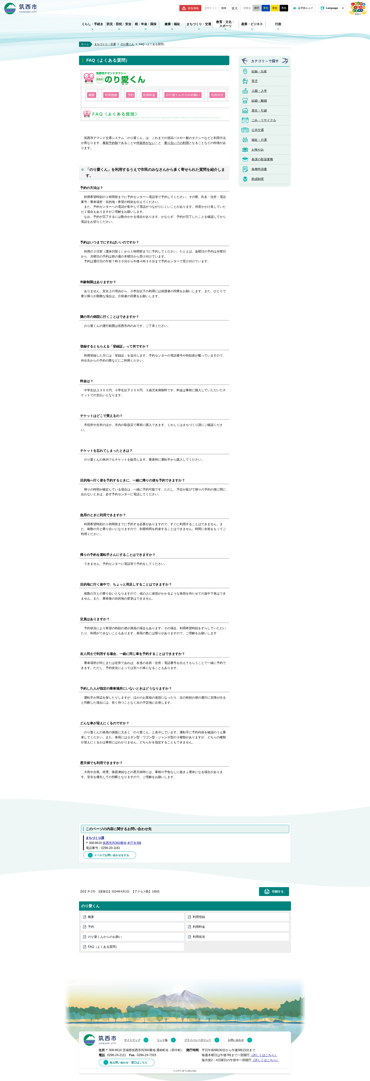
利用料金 (199, 926)
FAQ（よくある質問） (103, 946)
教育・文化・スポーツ (225, 24)
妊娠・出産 (259, 71)
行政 (278, 24)
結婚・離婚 (259, 100)
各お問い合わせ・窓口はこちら (128, 1062)
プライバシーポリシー (197, 1039)
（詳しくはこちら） (264, 1055)
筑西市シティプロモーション (357, 8)
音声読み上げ (305, 8)
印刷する (278, 891)
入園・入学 (259, 91)
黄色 (274, 8)
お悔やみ (257, 149)
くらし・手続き (92, 24)
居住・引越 (259, 110)
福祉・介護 (259, 139)
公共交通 (257, 130)
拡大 (235, 8)
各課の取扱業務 (262, 159)
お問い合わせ (236, 1039)
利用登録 (199, 917)
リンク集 (162, 1039)
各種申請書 (259, 169)
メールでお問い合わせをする (111, 855)
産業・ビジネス (252, 24)
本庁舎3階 (134, 843)
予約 (91, 926)
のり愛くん (127, 44)
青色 (265, 8)
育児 (254, 81)
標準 (223, 8)
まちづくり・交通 (199, 24)
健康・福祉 (172, 24)
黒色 (283, 8)
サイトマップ (132, 1039)
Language (332, 8)
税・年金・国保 (145, 24)
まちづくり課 (95, 838)
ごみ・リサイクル (263, 120)
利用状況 (199, 936)
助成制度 (257, 179)
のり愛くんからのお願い (105, 936)
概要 (91, 917)
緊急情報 (193, 8)
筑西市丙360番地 (114, 843)
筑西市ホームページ (20, 8)
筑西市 (100, 1040)
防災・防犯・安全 (119, 24)
